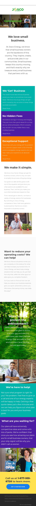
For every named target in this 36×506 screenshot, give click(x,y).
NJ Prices (7, 496)
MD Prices (19, 496)
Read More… (6, 108)
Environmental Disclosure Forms (19, 498)
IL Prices (13, 496)
